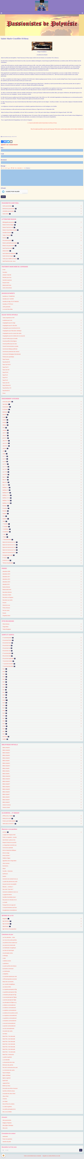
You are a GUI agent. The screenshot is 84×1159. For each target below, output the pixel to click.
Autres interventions (7, 287)
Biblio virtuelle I (6, 768)
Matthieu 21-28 (7, 503)
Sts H (5, 687)
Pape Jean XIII (6, 369)
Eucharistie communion (8, 968)
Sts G (5, 684)
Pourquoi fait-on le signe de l (9, 905)
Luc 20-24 (6, 474)
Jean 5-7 (5, 435)
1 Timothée (6, 524)
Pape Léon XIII (6, 382)
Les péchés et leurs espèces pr (10, 942)
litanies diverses (6, 587)
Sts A (5, 669)
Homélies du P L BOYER (8, 299)
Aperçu (28, 168)
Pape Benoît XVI (6, 362)
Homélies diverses (8, 232)
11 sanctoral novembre (9, 663)
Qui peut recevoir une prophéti (9, 884)
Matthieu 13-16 (7, 497)
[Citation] (12, 168)
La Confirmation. (6, 971)
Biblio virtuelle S (6, 791)
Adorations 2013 (6, 581)
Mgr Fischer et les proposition (9, 929)
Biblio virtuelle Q (6, 786)
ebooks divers (6, 250)
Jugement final (6, 1083)
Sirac (4, 516)
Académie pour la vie (7, 320)
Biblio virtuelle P (6, 784)
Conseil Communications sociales (10, 346)
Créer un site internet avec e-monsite (32, 1155)
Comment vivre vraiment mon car (10, 879)
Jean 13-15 (6, 440)
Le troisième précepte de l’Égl (9, 994)
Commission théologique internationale (12, 354)
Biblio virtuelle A (6, 747)
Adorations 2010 (6, 574)
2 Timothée (6, 526)
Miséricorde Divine (7, 285)
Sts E (5, 679)
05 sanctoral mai (7, 648)
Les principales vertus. (8, 953)
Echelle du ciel (7, 560)
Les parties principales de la (9, 1109)
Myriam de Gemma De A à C (10, 542)
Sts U (4, 721)
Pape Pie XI (5, 375)
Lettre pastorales (6, 306)
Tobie (5, 521)
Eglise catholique (6, 1075)
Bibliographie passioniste (9, 222)
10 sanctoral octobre (8, 661)
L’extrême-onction (7, 960)
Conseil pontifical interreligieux (10, 341)
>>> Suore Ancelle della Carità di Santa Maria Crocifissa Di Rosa (42, 123)
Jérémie (5, 448)
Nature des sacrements (8, 981)
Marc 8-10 (6, 482)
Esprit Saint (5, 1080)
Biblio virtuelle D (6, 755)
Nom (2, 147)
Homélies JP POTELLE (8, 304)
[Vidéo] (21, 168)
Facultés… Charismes (8, 871)
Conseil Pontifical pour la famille (10, 338)
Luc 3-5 (5, 458)
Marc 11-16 (6, 485)
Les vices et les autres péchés (10, 940)
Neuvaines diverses (7, 592)
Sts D (5, 676)
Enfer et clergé (6, 853)
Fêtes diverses (6, 624)
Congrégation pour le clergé (9, 322)
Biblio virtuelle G (6, 763)
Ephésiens (6, 412)
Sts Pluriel (6, 736)
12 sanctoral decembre (9, 666)
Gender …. (5, 876)
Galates (5, 419)
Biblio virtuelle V (6, 797)
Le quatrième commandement (9, 1018)
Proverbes (6, 508)
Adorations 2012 (6, 579)
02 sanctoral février (8, 640)
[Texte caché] (17, 168)
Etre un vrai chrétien (7, 1111)
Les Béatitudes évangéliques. (9, 947)
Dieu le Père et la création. (9, 1104)
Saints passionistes (8, 206)
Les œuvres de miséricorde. (9, 945)
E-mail (2, 153)
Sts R (5, 713)
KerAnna (5, 237)
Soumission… (6, 866)
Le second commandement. (9, 1023)
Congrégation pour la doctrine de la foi (11, 328)
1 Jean (5, 534)
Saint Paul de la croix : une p (9, 261)
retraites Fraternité (7, 275)
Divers (4, 393)
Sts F (5, 682)
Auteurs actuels (6, 807)
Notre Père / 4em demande (9, 1044)
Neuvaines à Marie (7, 594)
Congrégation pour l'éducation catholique (12, 330)
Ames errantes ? (6, 855)
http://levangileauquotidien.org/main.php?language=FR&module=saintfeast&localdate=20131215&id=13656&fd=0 (57, 129)
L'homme (5, 1098)
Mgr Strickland (7, 921)
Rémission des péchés (8, 1065)
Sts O (5, 705)
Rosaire (4, 613)
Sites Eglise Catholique (8, 1125)
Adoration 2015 (6, 584)
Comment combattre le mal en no (10, 892)
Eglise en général (6, 1078)
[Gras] (2, 168)
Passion (4, 602)
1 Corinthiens (6, 529)
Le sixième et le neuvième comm (10, 1013)
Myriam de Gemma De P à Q (10, 550)
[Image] (19, 168)
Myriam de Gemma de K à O (10, 547)
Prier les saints (6, 610)
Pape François (6, 359)
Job (4, 451)
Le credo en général (7, 1106)
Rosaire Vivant (6, 282)
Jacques (5, 430)
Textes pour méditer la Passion (10, 258)
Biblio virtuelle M (6, 776)
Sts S (5, 715)
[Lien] (15, 168)
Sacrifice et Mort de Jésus (9, 1091)
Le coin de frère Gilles (8, 309)
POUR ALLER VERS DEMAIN (10, 821)
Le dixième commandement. (9, 1005)
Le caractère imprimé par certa (10, 976)
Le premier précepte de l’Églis (9, 1000)
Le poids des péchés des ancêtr (10, 881)
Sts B (5, 671)
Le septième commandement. (9, 1010)
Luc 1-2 (5, 456)
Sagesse (5, 513)
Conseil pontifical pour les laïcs (10, 343)
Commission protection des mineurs (11, 351)
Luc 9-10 (5, 464)
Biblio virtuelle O (6, 781)
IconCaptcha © (24, 193)
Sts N (5, 702)
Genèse (5, 422)
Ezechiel (5, 414)
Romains (5, 511)
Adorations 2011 (6, 576)
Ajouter (3, 196)
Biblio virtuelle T (6, 794)
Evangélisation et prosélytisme (10, 910)
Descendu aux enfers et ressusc (10, 1088)
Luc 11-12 (6, 466)
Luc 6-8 (5, 461)
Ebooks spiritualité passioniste (10, 243)
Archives (5, 832)
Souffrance (5, 873)
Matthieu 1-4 (6, 487)
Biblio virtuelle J (6, 771)
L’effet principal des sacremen (10, 979)
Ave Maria (5, 1033)
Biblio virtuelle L (6, 773)
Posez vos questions (7, 1139)
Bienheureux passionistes (9, 208)
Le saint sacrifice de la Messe (9, 966)
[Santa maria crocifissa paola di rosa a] (42, 46)
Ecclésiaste (6, 409)
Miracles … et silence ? (8, 886)
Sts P (5, 708)
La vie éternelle (6, 1059)
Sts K (4, 695)
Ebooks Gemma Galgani (9, 224)
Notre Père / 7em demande (9, 1036)
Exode (5, 417)
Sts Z (4, 734)
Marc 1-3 (5, 477)
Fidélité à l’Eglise (6, 858)
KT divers (5, 557)
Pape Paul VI (5, 367)
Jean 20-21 (6, 445)
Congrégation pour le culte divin (10, 325)
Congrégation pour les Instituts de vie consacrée (14, 336)
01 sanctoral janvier (8, 637)
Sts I (4, 689)
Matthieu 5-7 (6, 490)
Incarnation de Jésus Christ (9, 1093)
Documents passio (8, 240)
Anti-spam (3, 188)
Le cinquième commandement (10, 1015)
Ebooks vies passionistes (9, 245)
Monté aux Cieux (6, 1085)
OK (80, 1150)
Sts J (5, 692)
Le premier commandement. (9, 1025)
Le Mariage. (5, 955)
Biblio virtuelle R (6, 789)
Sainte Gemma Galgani (9, 256)
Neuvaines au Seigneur (8, 597)
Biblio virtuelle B (6, 750)
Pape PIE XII (5, 372)
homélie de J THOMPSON (9, 296)
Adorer (4, 868)
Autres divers (6, 213)
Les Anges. (5, 1101)
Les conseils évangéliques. (9, 984)
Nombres (5, 505)
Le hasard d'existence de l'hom (10, 907)
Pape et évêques (6, 1072)
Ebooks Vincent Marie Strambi (10, 230)
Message (3, 166)
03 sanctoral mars (8, 642)
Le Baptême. (5, 973)
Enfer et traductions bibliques (9, 850)
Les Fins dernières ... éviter (9, 937)
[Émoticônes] (24, 168)
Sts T (5, 718)
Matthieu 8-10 (7, 492)
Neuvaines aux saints (7, 600)
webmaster (5, 1136)
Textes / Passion (7, 235)
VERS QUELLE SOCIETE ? (9, 823)
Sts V (5, 723)
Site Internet (4, 159)
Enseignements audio (8, 555)
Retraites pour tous (7, 277)
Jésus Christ (5, 1096)
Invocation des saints (7, 1031)
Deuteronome (6, 406)
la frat (4, 269)
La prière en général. (7, 1057)
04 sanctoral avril (7, 645)
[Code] (23, 168)
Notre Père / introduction (8, 1054)
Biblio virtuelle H (6, 765)
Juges (5, 453)
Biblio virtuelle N (6, 778)
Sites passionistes (7, 1120)
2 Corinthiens (6, 531)
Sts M (5, 700)
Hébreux (5, 425)
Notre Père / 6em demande (9, 1039)
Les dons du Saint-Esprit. (8, 950)
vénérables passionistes (9, 211)
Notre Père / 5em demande (9, 1041)
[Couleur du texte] (9, 168)
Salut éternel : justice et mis (9, 840)
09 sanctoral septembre (9, 658)
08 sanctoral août (7, 655)
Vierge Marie (5, 626)
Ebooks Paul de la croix (9, 227)
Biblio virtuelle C (6, 752)
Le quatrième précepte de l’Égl (9, 992)
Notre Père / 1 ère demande (9, 1052)
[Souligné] (5, 168)
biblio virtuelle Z (6, 802)
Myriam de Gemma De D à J (10, 544)
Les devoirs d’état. (7, 986)
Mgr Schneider (7, 923)
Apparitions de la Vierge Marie (9, 860)
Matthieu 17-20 (7, 500)
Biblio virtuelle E (6, 758)
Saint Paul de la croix (8, 248)
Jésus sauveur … (6, 863)
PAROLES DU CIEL (7, 818)
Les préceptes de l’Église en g (9, 1002)
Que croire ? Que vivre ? (8, 889)
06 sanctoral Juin (7, 650)
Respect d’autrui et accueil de (9, 842)
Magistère (6, 918)
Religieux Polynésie (7, 1122)
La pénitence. (6, 963)
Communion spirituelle (8, 847)
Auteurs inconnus (7, 804)
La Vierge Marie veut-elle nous (9, 845)
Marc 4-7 (5, 479)
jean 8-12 (6, 438)
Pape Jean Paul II (7, 364)
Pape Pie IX (5, 380)
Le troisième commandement (9, 1020)
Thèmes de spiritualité (8, 563)
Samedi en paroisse (7, 280)
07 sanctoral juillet (8, 653)
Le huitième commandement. (9, 1007)
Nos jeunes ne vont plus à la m (10, 899)
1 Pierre (5, 537)
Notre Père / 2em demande (9, 1049)
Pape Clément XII (7, 385)
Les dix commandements (8, 1028)
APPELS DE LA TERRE (8, 815)
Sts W (5, 726)
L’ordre (4, 958)
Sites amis (5, 1128)
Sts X (4, 728)
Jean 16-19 (6, 443)
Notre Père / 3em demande (9, 1046)
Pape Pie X (5, 377)
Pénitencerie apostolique (8, 356)
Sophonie (5, 518)
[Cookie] (3, 1155)
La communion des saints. (9, 1070)
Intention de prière (7, 1141)
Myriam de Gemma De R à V (10, 552)
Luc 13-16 (6, 469)
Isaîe (4, 427)
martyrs (5, 739)
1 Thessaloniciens (8, 539)
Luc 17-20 (6, 472)
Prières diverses (6, 607)
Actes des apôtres (8, 401)
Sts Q (5, 710)
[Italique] (3, 168)
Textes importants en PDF (9, 317)
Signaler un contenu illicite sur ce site (51, 1155)
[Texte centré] (14, 168)
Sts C (5, 674)
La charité (5, 902)
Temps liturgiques (7, 629)
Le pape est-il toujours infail (9, 834)
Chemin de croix (6, 605)
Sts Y (4, 731)
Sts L (5, 697)
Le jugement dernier (7, 894)
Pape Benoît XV (6, 390)
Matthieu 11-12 (7, 495)
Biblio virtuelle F (6, 760)
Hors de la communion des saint (10, 1067)
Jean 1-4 (5, 432)
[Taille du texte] (7, 168)
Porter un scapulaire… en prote (10, 837)
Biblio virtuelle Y (6, 799)
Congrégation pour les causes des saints (12, 333)
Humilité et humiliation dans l (9, 897)
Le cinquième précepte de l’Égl (10, 989)
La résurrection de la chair (9, 1062)
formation (5, 272)
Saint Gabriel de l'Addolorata (10, 253)
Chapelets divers (6, 615)
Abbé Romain (6, 926)
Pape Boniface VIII (7, 388)
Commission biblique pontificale (10, 349)
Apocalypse (6, 404)
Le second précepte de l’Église (10, 997)
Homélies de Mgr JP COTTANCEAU (11, 301)
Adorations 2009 (6, 571)
